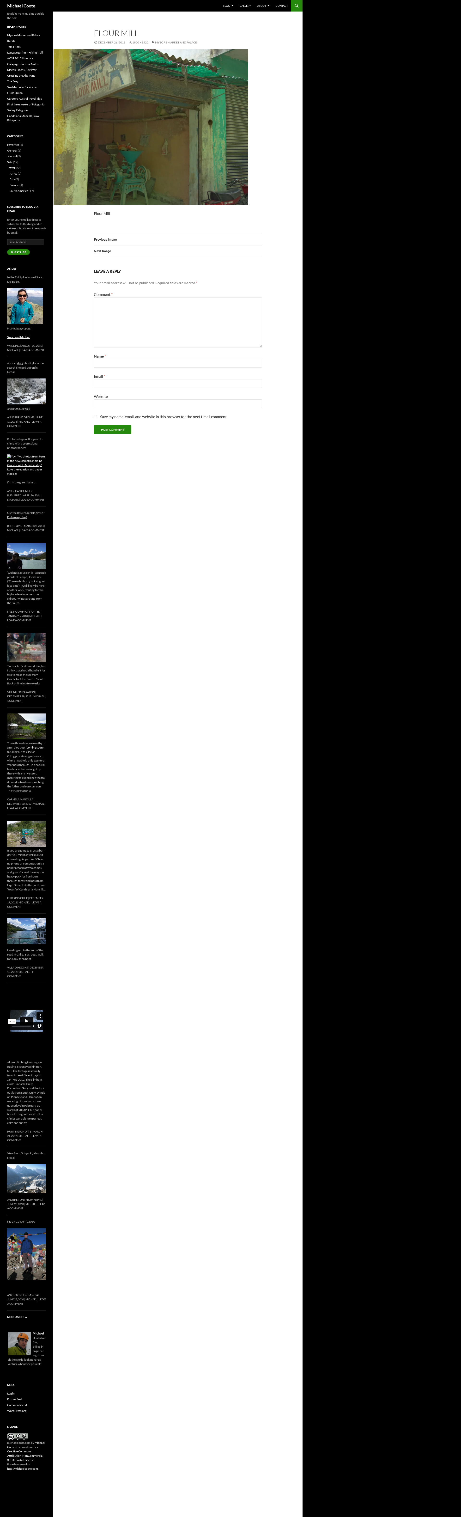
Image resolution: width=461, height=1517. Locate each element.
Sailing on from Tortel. (23, 611)
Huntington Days (19, 1131)
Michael (13, 350)
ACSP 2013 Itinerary (20, 58)
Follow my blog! (17, 517)
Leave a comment (32, 350)
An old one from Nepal (23, 1295)
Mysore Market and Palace (176, 42)
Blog (226, 5)
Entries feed (14, 1399)
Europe (14, 185)
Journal (12, 156)
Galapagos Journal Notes (22, 64)
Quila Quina (15, 93)
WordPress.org (16, 1411)
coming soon (35, 747)
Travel (11, 168)
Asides (11, 268)
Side (9, 162)
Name (100, 356)
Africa (13, 173)
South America (19, 191)
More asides (17, 1316)
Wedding (13, 345)
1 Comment (15, 700)
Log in (11, 1393)
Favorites (13, 144)
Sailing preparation (21, 692)
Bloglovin (14, 525)
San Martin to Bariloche (22, 87)
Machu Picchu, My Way (21, 70)
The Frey (12, 81)
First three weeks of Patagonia (25, 104)
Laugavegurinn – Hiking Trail (25, 52)
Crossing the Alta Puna (21, 75)
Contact (282, 5)
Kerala (11, 41)
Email (99, 376)
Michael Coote (21, 5)
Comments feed (17, 1405)
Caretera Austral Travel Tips (24, 98)
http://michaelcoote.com (22, 1468)
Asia (12, 179)
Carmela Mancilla (20, 799)
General (12, 150)
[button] (151, 127)
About (261, 5)
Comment (103, 294)
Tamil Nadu (14, 47)
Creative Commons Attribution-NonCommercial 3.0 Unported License (25, 1456)
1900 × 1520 (140, 42)
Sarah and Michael (18, 337)
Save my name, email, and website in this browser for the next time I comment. (163, 416)
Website (101, 396)
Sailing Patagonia (17, 110)
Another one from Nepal (24, 1199)
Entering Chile (17, 898)
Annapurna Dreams (20, 417)
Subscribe (18, 252)
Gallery (245, 5)
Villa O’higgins (17, 967)
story (20, 363)
